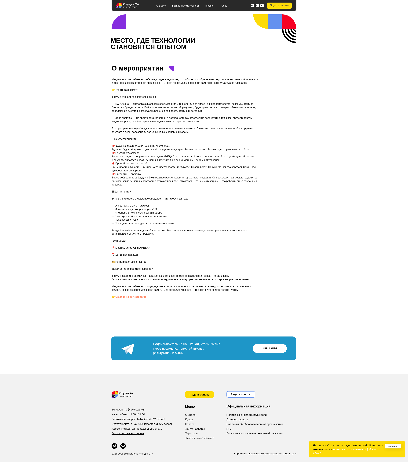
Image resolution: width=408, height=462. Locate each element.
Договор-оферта (237, 419)
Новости (190, 424)
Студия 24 (126, 393)
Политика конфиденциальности (246, 415)
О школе (161, 5)
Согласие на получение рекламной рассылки (254, 433)
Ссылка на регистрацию (130, 297)
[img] (252, 5)
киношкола (126, 396)
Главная (209, 5)
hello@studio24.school (151, 419)
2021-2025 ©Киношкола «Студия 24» (132, 453)
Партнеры (191, 433)
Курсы (224, 5)
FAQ (229, 428)
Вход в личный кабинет (199, 438)
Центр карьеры (195, 429)
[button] (279, 6)
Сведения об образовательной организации (254, 424)
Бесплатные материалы (185, 5)
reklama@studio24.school (156, 424)
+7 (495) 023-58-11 (136, 409)
